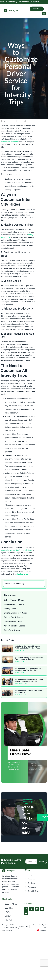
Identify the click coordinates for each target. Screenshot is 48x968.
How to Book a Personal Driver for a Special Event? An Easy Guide (29, 669)
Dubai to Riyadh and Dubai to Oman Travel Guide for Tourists (29, 658)
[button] (44, 13)
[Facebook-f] (26, 909)
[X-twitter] (37, 909)
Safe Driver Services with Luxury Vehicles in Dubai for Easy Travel (27, 647)
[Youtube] (26, 913)
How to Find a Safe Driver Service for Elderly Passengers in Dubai (29, 680)
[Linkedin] (42, 909)
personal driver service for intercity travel (16, 550)
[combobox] (24, 584)
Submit (41, 861)
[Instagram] (31, 909)
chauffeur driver (22, 574)
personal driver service (10, 142)
